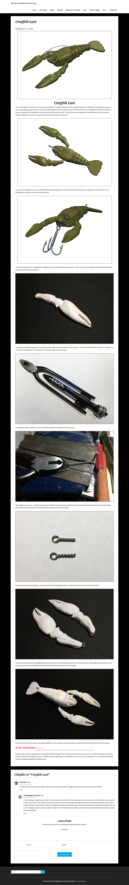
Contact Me (113, 10)
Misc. (85, 10)
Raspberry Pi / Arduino (73, 10)
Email (64, 845)
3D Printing (43, 10)
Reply (21, 789)
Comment (64, 829)
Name (29, 845)
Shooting (60, 10)
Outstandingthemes (80, 881)
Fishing (52, 10)
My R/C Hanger (95, 10)
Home (34, 10)
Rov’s (104, 10)
